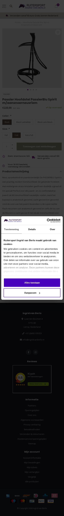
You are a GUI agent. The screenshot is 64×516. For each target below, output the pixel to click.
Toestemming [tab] (11, 229)
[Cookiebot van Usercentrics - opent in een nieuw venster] (46, 221)
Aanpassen (30, 292)
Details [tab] (32, 229)
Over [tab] (52, 229)
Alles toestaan (32, 282)
